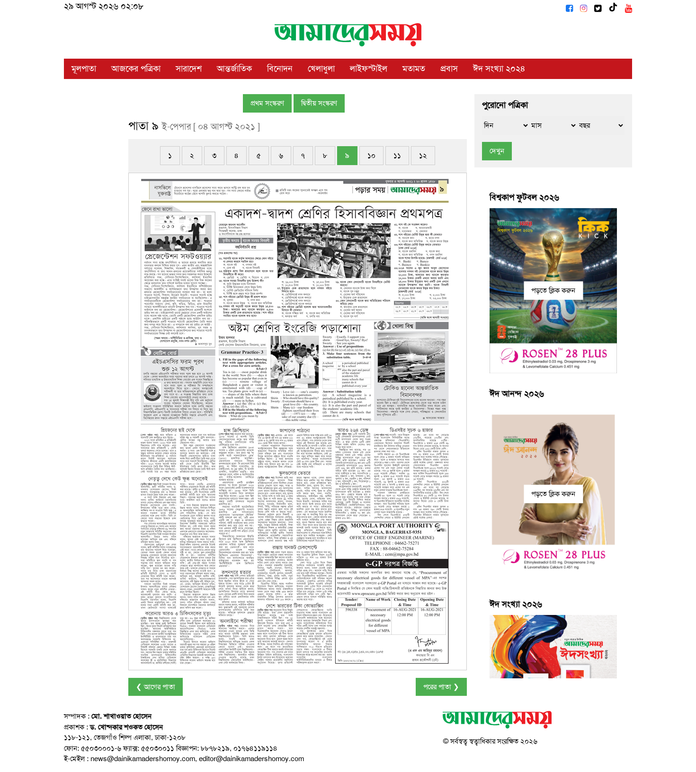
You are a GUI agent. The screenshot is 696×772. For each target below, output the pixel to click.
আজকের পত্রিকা (136, 68)
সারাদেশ (189, 68)
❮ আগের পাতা (155, 687)
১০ (371, 155)
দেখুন (497, 151)
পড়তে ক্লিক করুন (553, 290)
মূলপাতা (83, 68)
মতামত (413, 68)
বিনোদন (280, 68)
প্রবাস (449, 68)
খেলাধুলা (321, 68)
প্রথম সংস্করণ (267, 103)
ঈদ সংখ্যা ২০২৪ (499, 68)
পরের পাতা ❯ (441, 687)
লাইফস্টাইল (368, 68)
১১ (397, 155)
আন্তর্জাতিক (234, 68)
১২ (423, 155)
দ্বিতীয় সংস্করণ (319, 103)
